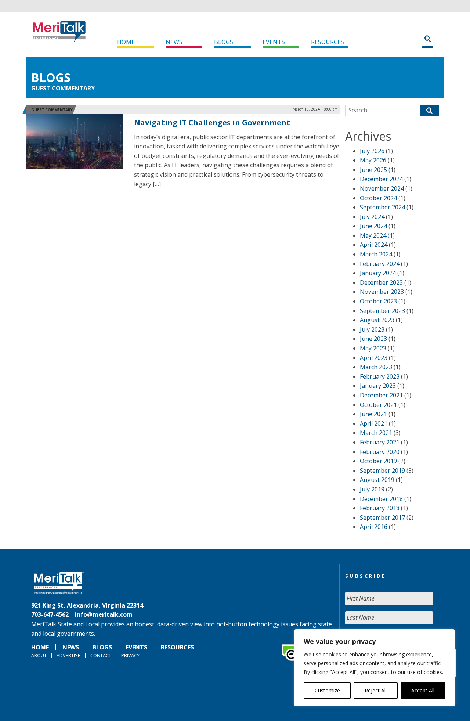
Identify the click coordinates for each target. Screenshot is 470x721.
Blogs (223, 42)
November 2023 (382, 292)
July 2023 (372, 329)
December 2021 (381, 395)
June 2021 (373, 414)
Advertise (68, 655)
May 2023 (373, 348)
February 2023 (380, 376)
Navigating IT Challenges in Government (212, 122)
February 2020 (380, 452)
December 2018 (381, 499)
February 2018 (380, 508)
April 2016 (373, 527)
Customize (327, 690)
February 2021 (380, 442)
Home (126, 42)
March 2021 (376, 433)
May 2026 (373, 160)
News (174, 42)
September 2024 (382, 207)
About (39, 655)
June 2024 (373, 226)
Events (274, 42)
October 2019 (378, 461)
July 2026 (372, 151)
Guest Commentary (63, 88)
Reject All (376, 690)
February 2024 (380, 264)
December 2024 (381, 179)
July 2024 (372, 217)
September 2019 (382, 470)
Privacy (130, 655)
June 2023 (373, 339)
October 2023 (378, 301)
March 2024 (376, 254)
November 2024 (382, 188)
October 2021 (378, 405)
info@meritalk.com (104, 614)
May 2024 (373, 235)
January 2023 (378, 386)
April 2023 (373, 358)
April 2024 (373, 245)
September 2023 (382, 311)
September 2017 (382, 517)
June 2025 (373, 170)
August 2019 (377, 480)
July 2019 (372, 489)
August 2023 (377, 320)
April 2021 (373, 423)
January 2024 (378, 273)
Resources (327, 42)
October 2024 (378, 198)
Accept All (422, 690)
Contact (100, 655)
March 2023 (376, 367)
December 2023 (381, 282)
